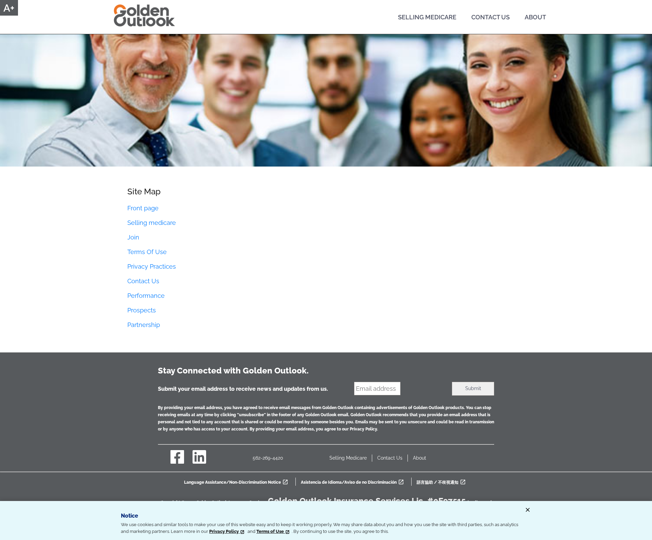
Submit (473, 388)
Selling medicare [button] (427, 17)
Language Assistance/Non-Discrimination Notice (237, 482)
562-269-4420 (268, 458)
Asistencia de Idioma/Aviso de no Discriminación (353, 482)
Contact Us (389, 458)
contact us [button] (490, 17)
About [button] (535, 17)
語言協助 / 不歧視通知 (442, 482)
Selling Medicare (348, 458)
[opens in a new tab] (177, 461)
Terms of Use (270, 531)
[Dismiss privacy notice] (527, 511)
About (419, 458)
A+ (9, 8)
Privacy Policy (224, 531)
